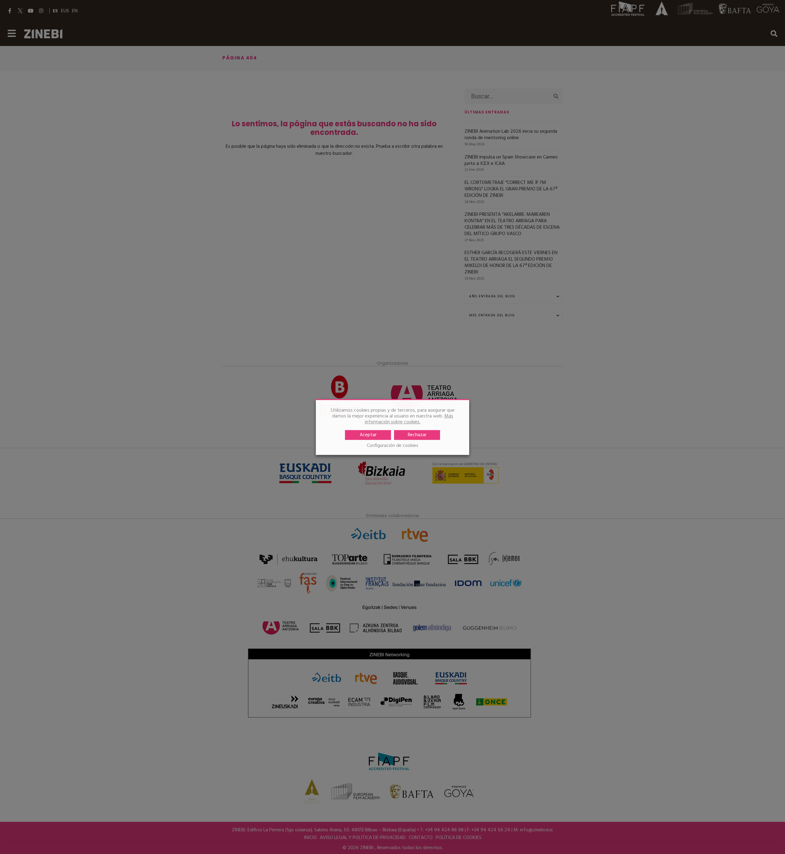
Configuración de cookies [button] (392, 446)
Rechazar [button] (417, 435)
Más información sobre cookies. (409, 419)
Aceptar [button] (368, 435)
